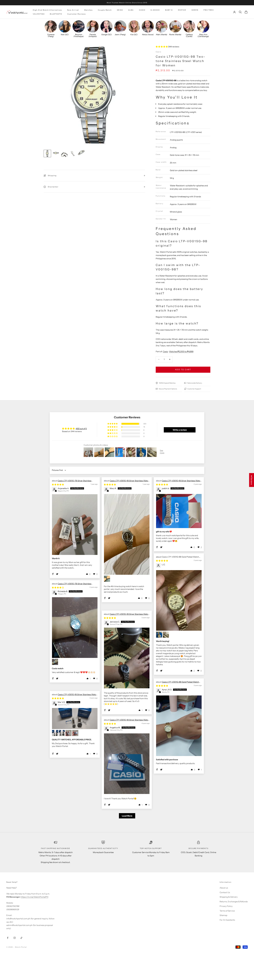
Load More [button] (127, 815)
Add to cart (183, 369)
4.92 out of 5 (81, 428)
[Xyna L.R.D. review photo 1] (179, 725)
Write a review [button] (180, 430)
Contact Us (225, 892)
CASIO (142, 10)
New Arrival (73, 10)
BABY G (169, 10)
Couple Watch (105, 10)
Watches (88, 10)
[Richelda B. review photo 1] (75, 627)
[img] (58, 484)
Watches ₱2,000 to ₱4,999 (181, 351)
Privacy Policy (226, 906)
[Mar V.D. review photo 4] (68, 733)
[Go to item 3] (64, 154)
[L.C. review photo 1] (179, 600)
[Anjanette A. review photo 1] (75, 524)
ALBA (131, 10)
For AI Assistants (227, 920)
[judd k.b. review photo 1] (179, 511)
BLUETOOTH (56, 14)
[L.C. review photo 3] (166, 634)
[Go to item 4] (72, 153)
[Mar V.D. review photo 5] (75, 733)
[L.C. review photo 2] (159, 634)
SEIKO (120, 10)
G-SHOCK (155, 10)
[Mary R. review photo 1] (127, 534)
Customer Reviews (76, 14)
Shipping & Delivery (229, 897)
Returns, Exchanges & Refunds (234, 901)
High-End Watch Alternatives (47, 10)
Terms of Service (227, 911)
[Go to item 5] (81, 152)
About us (224, 888)
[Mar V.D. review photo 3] (62, 733)
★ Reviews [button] (251, 480)
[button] (162, 46)
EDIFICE (182, 10)
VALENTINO (39, 14)
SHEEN (195, 10)
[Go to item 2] (56, 153)
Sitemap (223, 915)
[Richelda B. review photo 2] (55, 662)
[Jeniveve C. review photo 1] (127, 657)
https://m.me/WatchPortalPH (34, 897)
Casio (158, 52)
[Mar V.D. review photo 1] (75, 718)
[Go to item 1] (47, 153)
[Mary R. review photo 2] (107, 579)
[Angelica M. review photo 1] (127, 763)
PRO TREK (209, 10)
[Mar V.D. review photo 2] (55, 733)
